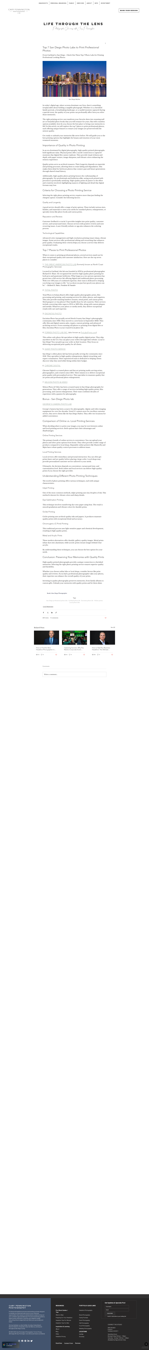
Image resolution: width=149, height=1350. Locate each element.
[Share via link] (56, 612)
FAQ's (57, 1334)
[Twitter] (31, 1341)
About (57, 1329)
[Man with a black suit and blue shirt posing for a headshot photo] (102, 638)
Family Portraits (83, 1318)
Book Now (59, 1343)
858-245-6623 (111, 1328)
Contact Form (68, 1343)
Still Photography (84, 1323)
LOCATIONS (83, 1332)
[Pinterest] (25, 1341)
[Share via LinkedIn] (52, 612)
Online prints (98, 600)
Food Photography (84, 1326)
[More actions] (105, 43)
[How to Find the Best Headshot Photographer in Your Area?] (46, 638)
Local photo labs (74, 602)
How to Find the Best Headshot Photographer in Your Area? (45, 649)
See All (113, 627)
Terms (35, 1332)
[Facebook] (22, 1341)
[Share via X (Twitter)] (47, 612)
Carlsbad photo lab (74, 600)
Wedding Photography (85, 1328)
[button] (43, 3)
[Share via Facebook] (43, 612)
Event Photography (84, 1320)
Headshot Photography (85, 1310)
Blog (57, 1331)
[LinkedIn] (28, 1341)
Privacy (40, 1332)
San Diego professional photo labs (57, 600)
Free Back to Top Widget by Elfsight (145, 1347)
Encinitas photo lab (87, 600)
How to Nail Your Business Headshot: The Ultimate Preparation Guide (101, 649)
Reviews (77, 1343)
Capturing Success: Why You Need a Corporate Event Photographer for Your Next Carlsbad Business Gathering (74, 649)
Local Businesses (48, 606)
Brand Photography (84, 1315)
